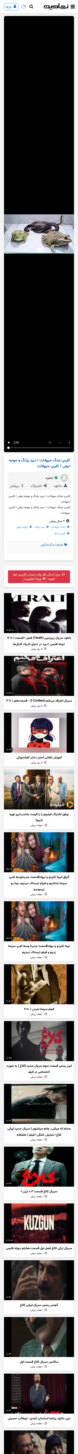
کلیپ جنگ (59, 534)
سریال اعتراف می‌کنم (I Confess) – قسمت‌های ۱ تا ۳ (39, 701)
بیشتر (15, 486)
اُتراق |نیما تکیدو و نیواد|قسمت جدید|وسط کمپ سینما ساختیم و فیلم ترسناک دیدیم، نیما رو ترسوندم (39, 883)
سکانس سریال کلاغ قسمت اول (39, 1362)
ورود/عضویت (33, 579)
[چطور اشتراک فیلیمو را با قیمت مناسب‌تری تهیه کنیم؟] (39, 789)
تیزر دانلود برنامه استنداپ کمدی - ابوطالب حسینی (39, 1418)
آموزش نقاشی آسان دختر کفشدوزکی (39, 757)
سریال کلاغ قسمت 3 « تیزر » (39, 1191)
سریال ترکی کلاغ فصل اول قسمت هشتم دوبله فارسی (39, 1248)
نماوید (49, 478)
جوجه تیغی (22, 527)
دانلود (58, 486)
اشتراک (37, 486)
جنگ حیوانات (58, 527)
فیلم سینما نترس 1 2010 (39, 1009)
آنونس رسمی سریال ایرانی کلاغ (39, 1305)
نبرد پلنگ (39, 527)
